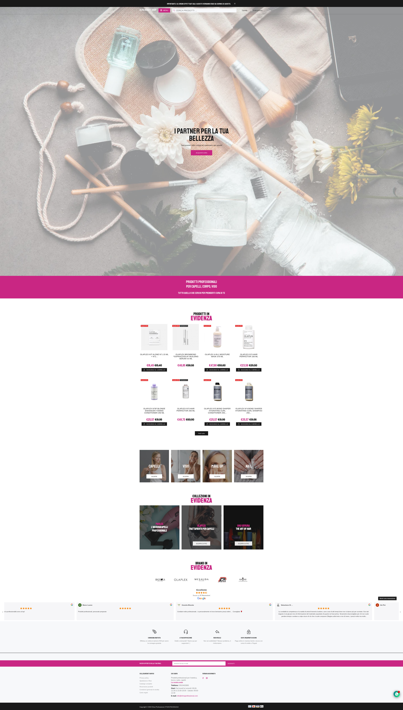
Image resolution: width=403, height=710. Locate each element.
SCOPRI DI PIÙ (159, 543)
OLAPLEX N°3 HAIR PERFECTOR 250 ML (186, 410)
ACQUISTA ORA (201, 153)
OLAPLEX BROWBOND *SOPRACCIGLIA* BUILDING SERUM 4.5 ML (185, 356)
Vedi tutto (201, 433)
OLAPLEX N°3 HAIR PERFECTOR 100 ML (248, 355)
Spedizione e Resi (146, 681)
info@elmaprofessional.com (187, 696)
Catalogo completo (146, 684)
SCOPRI (154, 476)
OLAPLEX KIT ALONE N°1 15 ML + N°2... (154, 355)
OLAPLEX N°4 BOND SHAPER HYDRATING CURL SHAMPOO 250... (248, 411)
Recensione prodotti (146, 687)
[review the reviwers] (22, 605)
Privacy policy (144, 678)
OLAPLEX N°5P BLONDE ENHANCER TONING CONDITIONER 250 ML (154, 411)
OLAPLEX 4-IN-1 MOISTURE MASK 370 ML (217, 355)
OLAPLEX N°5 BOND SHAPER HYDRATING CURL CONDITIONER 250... (217, 411)
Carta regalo (144, 692)
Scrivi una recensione (387, 598)
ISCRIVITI (231, 663)
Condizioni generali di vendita (149, 689)
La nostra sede (177, 682)
